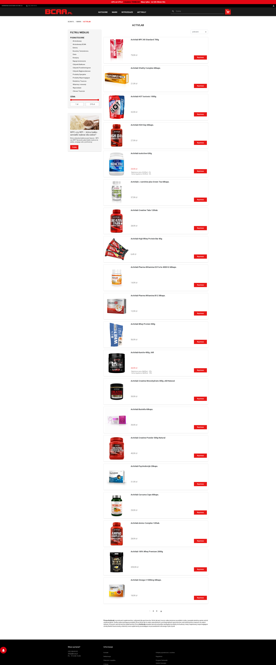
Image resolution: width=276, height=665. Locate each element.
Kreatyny (76, 58)
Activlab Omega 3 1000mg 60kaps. (146, 580)
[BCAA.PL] (59, 11)
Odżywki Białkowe (79, 64)
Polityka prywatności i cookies (165, 652)
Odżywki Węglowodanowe (81, 71)
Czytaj (74, 147)
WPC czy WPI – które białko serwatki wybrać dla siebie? (83, 133)
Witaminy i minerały (79, 84)
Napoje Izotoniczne (79, 61)
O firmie (106, 664)
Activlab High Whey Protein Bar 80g (146, 239)
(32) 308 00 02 (32, 5)
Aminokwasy (77, 41)
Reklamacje (107, 656)
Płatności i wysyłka (109, 660)
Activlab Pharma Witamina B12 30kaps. (148, 295)
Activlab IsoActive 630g (141, 153)
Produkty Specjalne (79, 74)
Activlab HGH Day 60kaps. (142, 125)
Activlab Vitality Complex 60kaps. (146, 68)
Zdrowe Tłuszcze (79, 91)
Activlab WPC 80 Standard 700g (145, 39)
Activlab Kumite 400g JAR (142, 352)
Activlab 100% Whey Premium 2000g (147, 551)
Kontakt (106, 652)
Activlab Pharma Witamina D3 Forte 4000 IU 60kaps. (154, 267)
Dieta (74, 54)
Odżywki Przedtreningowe (82, 68)
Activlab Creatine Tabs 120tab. (144, 210)
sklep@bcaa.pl (73, 654)
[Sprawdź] (84, 122)
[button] (197, 11)
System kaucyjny (161, 663)
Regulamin (159, 656)
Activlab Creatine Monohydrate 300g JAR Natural (153, 381)
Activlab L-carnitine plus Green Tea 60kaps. (150, 182)
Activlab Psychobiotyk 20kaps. (144, 466)
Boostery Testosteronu (80, 51)
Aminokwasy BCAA (79, 44)
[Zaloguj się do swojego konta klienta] (274, 6)
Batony (75, 48)
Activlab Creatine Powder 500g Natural (148, 438)
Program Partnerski (162, 660)
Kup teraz (200, 57)
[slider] (71, 100)
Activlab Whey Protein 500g (143, 324)
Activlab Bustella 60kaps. (142, 409)
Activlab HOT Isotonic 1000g (143, 96)
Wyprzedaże (77, 88)
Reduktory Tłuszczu (79, 81)
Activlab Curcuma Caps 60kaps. (145, 494)
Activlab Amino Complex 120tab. (145, 523)
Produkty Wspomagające (81, 78)
